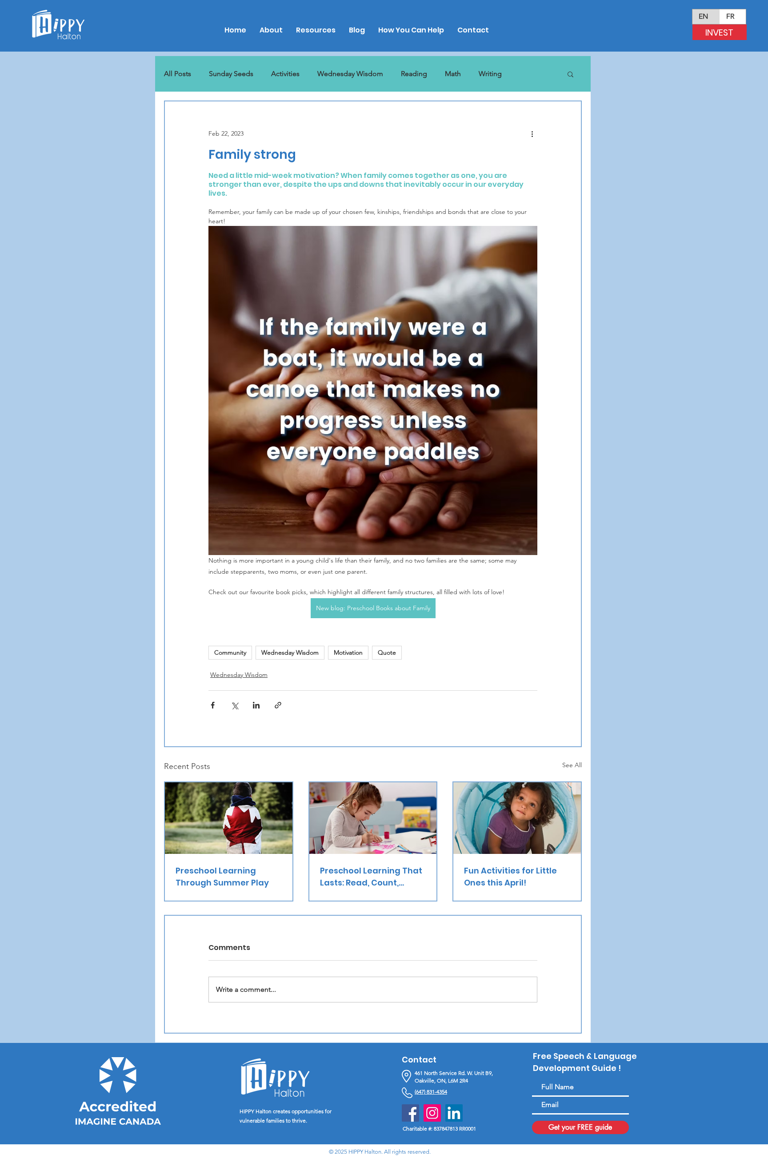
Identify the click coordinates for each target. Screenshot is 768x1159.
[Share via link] (278, 705)
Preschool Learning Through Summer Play (222, 876)
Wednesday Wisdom (350, 73)
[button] (570, 73)
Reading (414, 73)
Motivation (348, 652)
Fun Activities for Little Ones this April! (510, 876)
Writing (490, 73)
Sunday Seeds (231, 73)
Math (453, 73)
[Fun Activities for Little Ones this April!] (517, 818)
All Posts (177, 73)
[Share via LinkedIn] (256, 705)
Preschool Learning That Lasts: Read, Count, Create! (371, 877)
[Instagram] (432, 1113)
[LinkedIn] (454, 1113)
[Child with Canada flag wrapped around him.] (228, 818)
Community (230, 652)
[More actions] (532, 133)
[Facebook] (410, 1113)
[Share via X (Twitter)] (234, 705)
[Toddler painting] (373, 818)
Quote (387, 652)
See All (572, 765)
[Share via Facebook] (212, 705)
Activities (285, 73)
